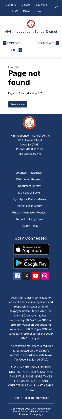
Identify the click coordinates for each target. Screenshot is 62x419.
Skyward (41, 4)
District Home (32, 11)
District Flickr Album (29, 206)
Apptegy (38, 414)
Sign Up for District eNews (29, 199)
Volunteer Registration (29, 172)
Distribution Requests (29, 179)
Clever (25, 4)
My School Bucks (29, 192)
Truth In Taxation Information (30, 397)
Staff (15, 11)
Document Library (29, 186)
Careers (11, 4)
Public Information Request (29, 212)
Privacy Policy (29, 225)
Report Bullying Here (29, 219)
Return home (18, 104)
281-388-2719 (32, 153)
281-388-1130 (34, 149)
